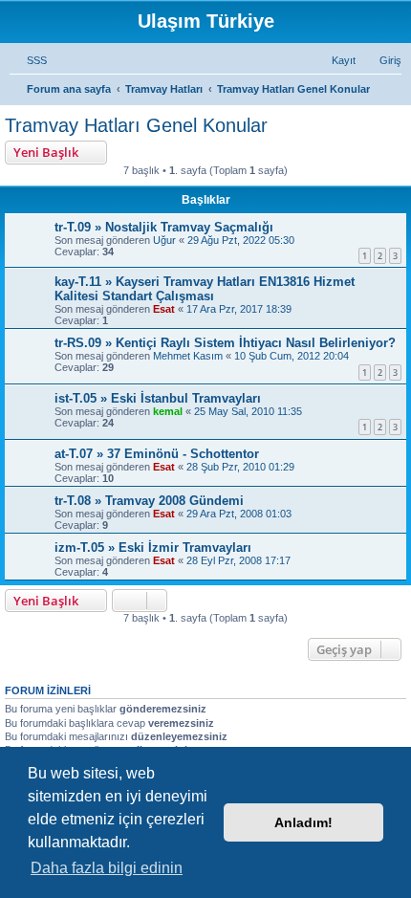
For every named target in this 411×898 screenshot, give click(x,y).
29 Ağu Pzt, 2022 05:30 (240, 240)
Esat (164, 309)
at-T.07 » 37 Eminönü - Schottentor (156, 454)
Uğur (164, 240)
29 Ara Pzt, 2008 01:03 (239, 513)
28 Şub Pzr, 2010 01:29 (240, 466)
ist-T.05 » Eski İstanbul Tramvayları (157, 398)
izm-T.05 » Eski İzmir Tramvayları (152, 547)
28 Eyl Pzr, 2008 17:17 (238, 560)
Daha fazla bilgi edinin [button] (107, 868)
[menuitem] (28, 60)
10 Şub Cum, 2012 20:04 (291, 355)
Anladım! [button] (303, 822)
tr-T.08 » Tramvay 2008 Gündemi (149, 500)
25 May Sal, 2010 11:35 (248, 411)
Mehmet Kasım (188, 355)
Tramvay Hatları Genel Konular (136, 125)
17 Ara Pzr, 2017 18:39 (239, 309)
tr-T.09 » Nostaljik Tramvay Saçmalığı (163, 227)
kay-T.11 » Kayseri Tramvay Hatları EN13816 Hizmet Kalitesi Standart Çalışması (204, 288)
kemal (168, 411)
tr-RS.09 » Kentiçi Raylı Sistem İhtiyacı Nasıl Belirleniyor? (225, 343)
